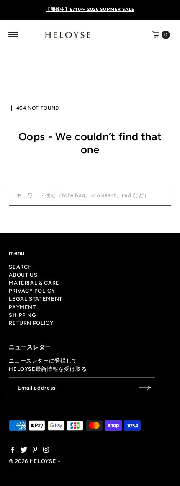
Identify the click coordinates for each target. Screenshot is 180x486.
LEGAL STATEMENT (35, 299)
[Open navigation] (13, 34)
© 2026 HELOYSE (32, 461)
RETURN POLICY (31, 323)
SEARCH (20, 267)
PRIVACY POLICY (32, 291)
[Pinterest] (35, 451)
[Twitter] (23, 451)
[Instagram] (46, 451)
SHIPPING (22, 315)
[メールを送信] (144, 387)
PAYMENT (22, 307)
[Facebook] (12, 451)
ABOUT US (23, 275)
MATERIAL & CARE (34, 283)
